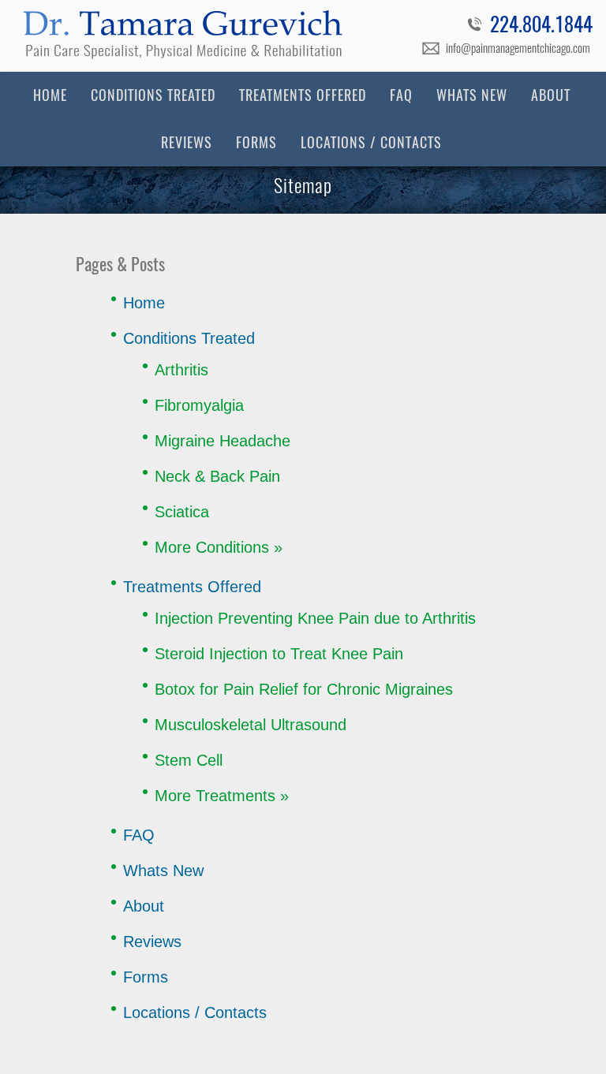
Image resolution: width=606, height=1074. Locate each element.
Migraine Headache (222, 440)
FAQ (401, 95)
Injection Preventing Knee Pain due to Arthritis (315, 618)
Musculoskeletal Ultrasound (250, 724)
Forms (256, 142)
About (550, 95)
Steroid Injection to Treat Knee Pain (279, 653)
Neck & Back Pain (217, 476)
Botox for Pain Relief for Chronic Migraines (304, 689)
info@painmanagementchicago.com (518, 48)
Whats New (471, 95)
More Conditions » (218, 547)
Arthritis (181, 370)
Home (50, 95)
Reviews (186, 142)
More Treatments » (222, 795)
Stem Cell (189, 760)
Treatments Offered (302, 95)
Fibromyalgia (199, 405)
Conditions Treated (153, 95)
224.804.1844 (541, 27)
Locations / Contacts (371, 142)
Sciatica (182, 511)
